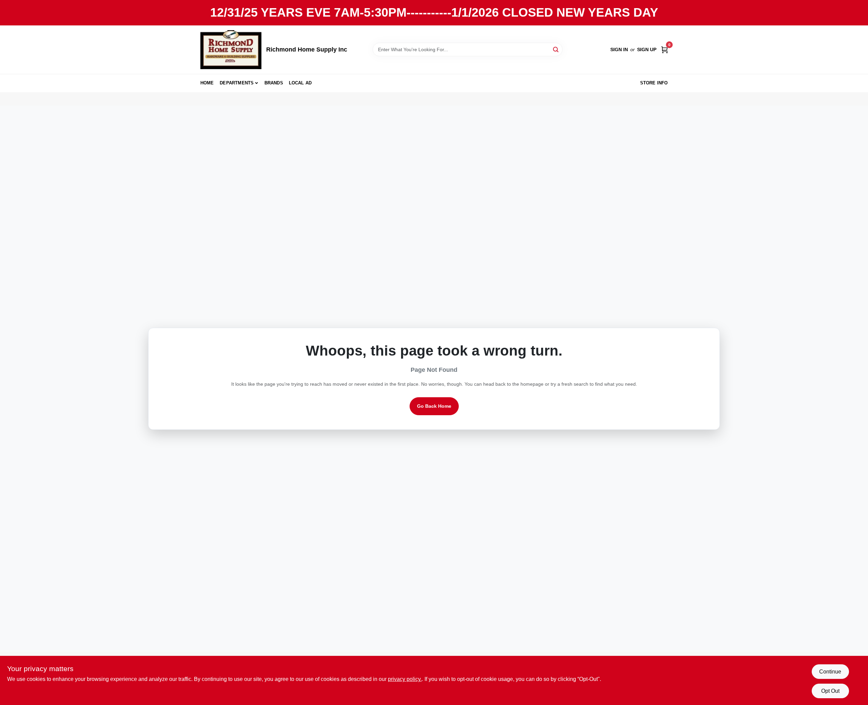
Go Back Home (434, 406)
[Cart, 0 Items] (664, 49)
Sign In (619, 49)
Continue (830, 671)
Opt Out (830, 691)
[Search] (556, 49)
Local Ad (300, 82)
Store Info (654, 82)
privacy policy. (405, 679)
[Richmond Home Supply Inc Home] (230, 49)
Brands (273, 82)
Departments (237, 82)
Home (207, 82)
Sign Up (646, 49)
